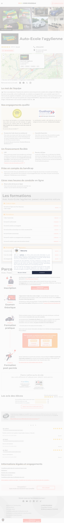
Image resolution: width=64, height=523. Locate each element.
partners (22, 254)
